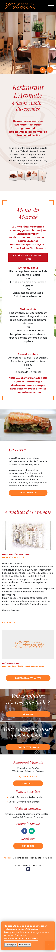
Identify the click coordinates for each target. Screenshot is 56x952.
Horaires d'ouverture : (16, 554)
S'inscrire (28, 846)
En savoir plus (28, 492)
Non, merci (24, 944)
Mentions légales (20, 858)
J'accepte (11, 944)
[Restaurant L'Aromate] (19, 6)
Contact (28, 783)
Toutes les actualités (28, 678)
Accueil (7, 858)
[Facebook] (24, 831)
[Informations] (28, 644)
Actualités (47, 858)
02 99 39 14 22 (29, 776)
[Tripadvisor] (32, 831)
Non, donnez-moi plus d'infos (21, 938)
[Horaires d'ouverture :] (28, 535)
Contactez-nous (28, 747)
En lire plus (8, 622)
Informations (10, 663)
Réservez (28, 714)
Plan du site (35, 858)
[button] (43, 70)
